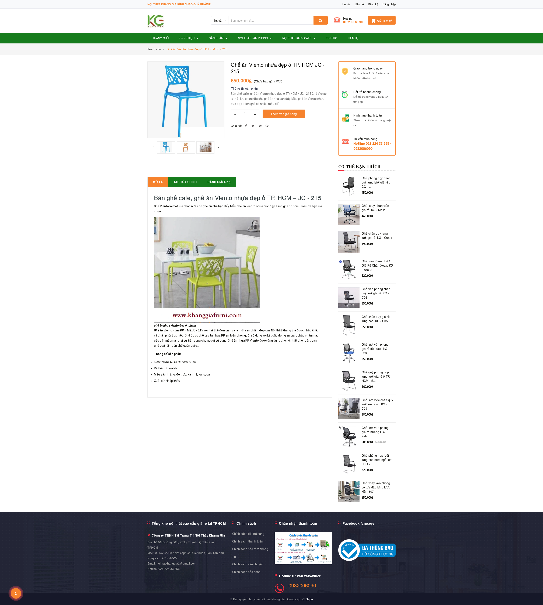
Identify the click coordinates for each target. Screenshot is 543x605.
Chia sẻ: (236, 126)
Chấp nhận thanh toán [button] (298, 523)
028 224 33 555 (169, 568)
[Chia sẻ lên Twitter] (253, 126)
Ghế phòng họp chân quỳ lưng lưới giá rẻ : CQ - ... (376, 182)
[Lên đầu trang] (535, 596)
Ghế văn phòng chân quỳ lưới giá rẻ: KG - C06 (376, 293)
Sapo (309, 599)
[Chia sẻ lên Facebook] (246, 126)
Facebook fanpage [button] (358, 523)
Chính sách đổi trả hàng (248, 533)
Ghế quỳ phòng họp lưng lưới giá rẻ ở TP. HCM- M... (376, 376)
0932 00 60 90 (353, 22)
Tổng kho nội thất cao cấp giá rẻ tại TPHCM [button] (189, 523)
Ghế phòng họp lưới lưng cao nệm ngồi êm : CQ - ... (377, 459)
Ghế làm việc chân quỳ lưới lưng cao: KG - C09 (377, 404)
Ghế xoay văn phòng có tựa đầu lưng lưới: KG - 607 (376, 487)
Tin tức (346, 4)
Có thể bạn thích (359, 166)
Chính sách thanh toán (247, 541)
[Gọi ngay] (16, 593)
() (384, 20)
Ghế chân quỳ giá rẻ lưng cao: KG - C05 (376, 319)
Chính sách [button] (246, 523)
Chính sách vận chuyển (247, 564)
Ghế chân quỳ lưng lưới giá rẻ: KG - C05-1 (377, 235)
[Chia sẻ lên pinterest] (260, 126)
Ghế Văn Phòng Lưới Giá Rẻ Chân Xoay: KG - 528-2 (377, 265)
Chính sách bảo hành (246, 572)
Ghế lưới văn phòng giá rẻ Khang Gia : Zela (375, 432)
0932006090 (302, 585)
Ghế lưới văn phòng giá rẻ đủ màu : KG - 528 (375, 348)
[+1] (267, 126)
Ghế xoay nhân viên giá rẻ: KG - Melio (375, 208)
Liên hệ (359, 4)
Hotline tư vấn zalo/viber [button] (300, 575)
